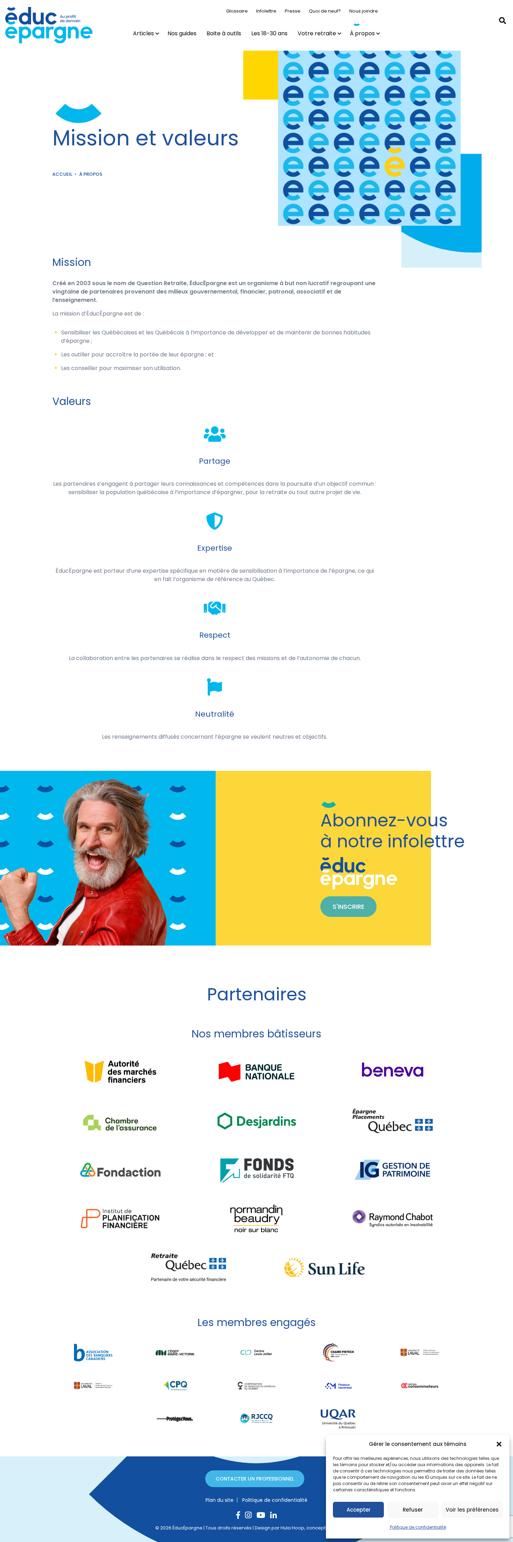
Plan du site (219, 1500)
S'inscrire (348, 906)
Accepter (359, 1509)
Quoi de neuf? (325, 11)
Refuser (413, 1509)
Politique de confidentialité (418, 1527)
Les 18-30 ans (269, 33)
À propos (362, 33)
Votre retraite (317, 33)
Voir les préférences (472, 1509)
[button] (499, 1444)
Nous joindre (363, 11)
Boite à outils (224, 33)
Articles (143, 33)
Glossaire (237, 11)
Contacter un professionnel (255, 1478)
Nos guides (182, 33)
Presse (292, 11)
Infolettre (266, 11)
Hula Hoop (292, 1528)
